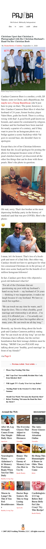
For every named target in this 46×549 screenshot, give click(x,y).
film (10, 26)
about (35, 26)
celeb (28, 26)
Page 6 (8, 356)
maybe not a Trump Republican (16, 102)
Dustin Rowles (9, 45)
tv (15, 26)
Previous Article (18, 364)
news (21, 26)
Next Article (30, 364)
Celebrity (19, 45)
